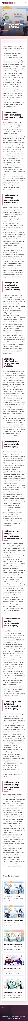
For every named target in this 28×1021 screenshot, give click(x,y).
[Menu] (25, 3)
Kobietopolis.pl (8, 3)
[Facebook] (2, 1007)
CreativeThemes (15, 1018)
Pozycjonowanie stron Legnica (13, 896)
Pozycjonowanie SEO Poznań (12, 968)
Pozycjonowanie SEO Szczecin (13, 992)
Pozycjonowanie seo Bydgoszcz (13, 920)
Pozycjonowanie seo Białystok (13, 944)
